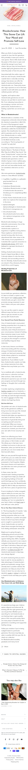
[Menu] (1, 5)
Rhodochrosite (8, 639)
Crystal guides (15, 25)
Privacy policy (9, 759)
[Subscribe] (26, 729)
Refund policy (19, 757)
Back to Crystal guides (15, 654)
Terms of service (19, 759)
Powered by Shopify (10, 757)
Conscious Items (16, 755)
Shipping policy (15, 761)
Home (8, 25)
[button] (19, 5)
